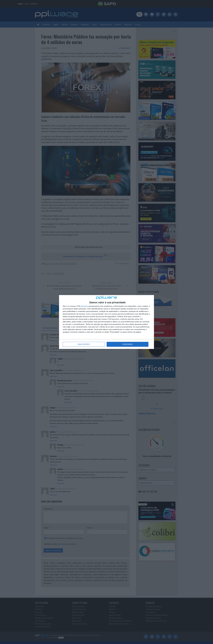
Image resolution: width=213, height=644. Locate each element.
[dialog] (106, 322)
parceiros (84, 306)
